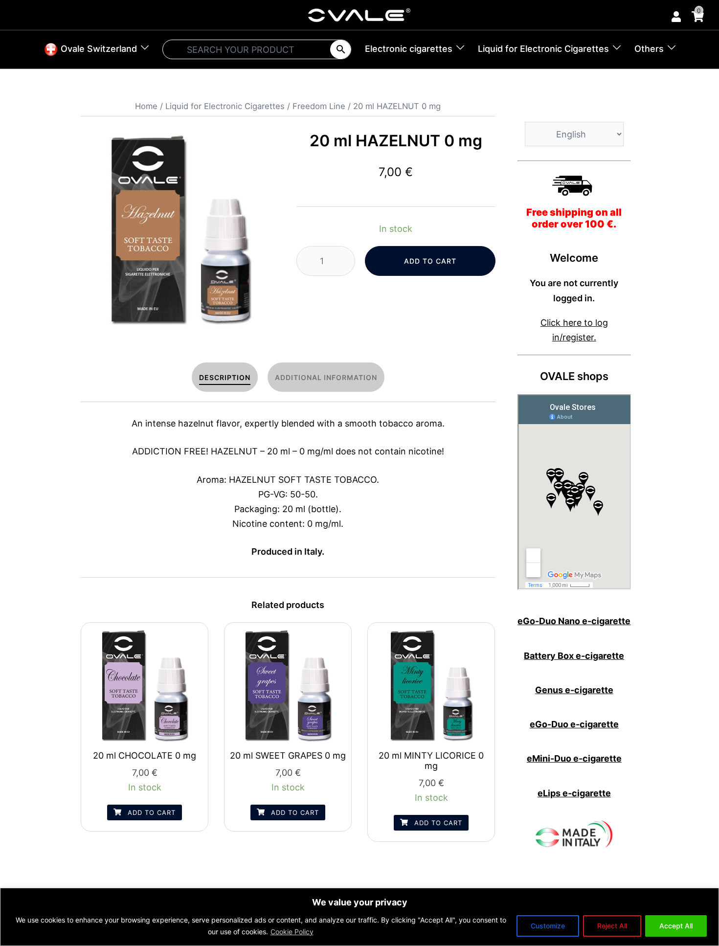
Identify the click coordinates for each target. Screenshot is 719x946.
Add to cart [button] (150, 812)
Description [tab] (224, 377)
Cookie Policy (292, 931)
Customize (548, 926)
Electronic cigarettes (408, 49)
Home (146, 106)
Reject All (612, 926)
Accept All (676, 926)
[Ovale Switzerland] (359, 14)
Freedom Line (318, 106)
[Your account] (675, 15)
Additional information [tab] (326, 377)
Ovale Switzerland (97, 49)
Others (649, 49)
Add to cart (430, 261)
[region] (359, 917)
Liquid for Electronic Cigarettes (543, 49)
